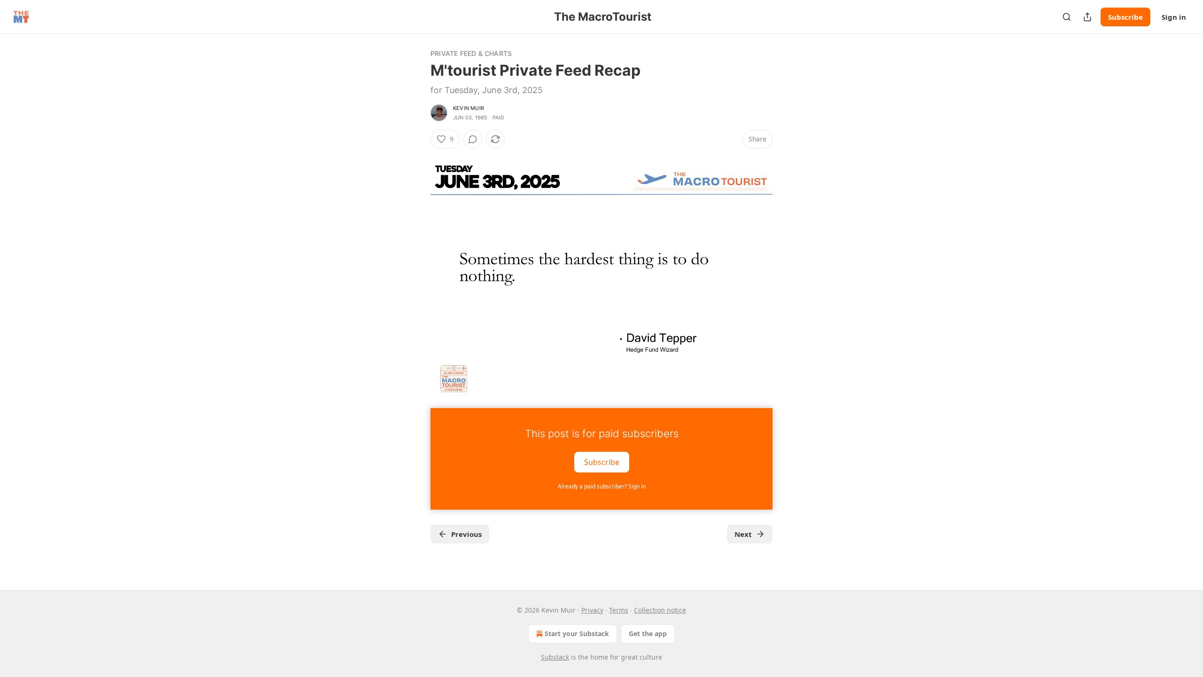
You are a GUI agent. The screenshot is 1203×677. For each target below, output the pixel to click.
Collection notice (660, 610)
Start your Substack (577, 633)
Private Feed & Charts (471, 53)
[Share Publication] (1087, 17)
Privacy (592, 610)
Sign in (1174, 17)
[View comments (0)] (472, 139)
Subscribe (1125, 17)
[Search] (1066, 17)
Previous (466, 534)
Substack (555, 657)
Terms (618, 610)
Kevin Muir (468, 108)
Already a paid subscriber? (602, 486)
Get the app (648, 633)
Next (743, 534)
